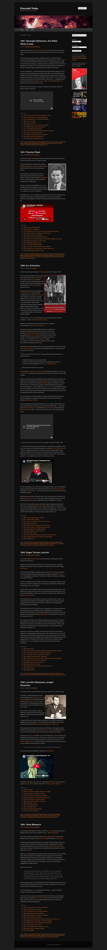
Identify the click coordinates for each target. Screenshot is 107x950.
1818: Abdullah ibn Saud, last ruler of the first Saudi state (37, 666)
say (60, 81)
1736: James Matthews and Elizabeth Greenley (35, 911)
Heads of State (59, 542)
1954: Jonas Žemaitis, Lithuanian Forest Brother (35, 907)
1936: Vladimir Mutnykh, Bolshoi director (33, 913)
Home (22, 30)
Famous (53, 542)
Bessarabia (44, 383)
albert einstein (46, 256)
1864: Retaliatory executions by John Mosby (34, 241)
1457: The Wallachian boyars (30, 805)
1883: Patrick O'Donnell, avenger (31, 664)
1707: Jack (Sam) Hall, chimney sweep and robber (36, 654)
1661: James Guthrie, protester (31, 519)
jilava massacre (43, 937)
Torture (62, 255)
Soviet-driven (30, 735)
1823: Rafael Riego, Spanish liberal (32, 242)
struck (59, 371)
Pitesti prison (23, 568)
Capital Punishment (41, 142)
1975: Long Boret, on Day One (31, 810)
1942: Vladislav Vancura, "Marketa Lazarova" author (36, 527)
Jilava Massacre (54, 832)
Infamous (26, 543)
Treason (22, 256)
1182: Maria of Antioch (29, 668)
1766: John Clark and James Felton (32, 909)
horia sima (22, 937)
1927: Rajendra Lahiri (28, 670)
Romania (44, 143)
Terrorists (58, 255)
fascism (41, 185)
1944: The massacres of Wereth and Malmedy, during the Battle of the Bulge (42, 650)
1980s (54, 143)
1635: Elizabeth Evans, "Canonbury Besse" (34, 799)
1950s (39, 674)
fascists (29, 545)
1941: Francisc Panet (30, 152)
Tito (54, 735)
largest (32, 333)
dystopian (51, 572)
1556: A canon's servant (29, 121)
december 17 (53, 674)
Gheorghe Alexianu (30, 407)
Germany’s (48, 363)
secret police (31, 195)
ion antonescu (34, 545)
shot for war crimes (41, 898)
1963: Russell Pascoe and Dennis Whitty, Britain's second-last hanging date (42, 658)
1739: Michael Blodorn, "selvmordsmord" (33, 531)
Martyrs (63, 254)
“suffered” (30, 641)
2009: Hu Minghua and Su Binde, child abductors (35, 915)
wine (46, 144)
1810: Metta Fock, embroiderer (31, 229)
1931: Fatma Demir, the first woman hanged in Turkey (37, 115)
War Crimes (54, 543)
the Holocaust (40, 325)
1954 (42, 674)
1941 (42, 256)
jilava (38, 144)
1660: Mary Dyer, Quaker (29, 523)
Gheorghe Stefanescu (38, 50)
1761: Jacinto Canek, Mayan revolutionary (34, 127)
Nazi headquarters (49, 309)
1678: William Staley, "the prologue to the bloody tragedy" (37, 921)
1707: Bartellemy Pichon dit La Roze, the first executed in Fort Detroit (41, 231)
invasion (56, 346)
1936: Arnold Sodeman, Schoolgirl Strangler (34, 529)
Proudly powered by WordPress (53, 944)
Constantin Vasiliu (48, 407)
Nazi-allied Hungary (30, 490)
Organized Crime (36, 143)
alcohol (60, 143)
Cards (32, 30)
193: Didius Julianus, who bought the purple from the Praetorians (39, 535)
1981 (57, 143)
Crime (57, 142)
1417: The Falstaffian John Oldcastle (32, 129)
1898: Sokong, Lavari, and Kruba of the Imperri (35, 237)
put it (27, 339)
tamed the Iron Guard (41, 319)
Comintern (26, 716)
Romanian (36, 166)
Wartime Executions (28, 256)
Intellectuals (58, 254)
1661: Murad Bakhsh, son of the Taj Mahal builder (35, 119)
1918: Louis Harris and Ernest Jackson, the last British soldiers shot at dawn (42, 239)
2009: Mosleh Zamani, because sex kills (33, 662)
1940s (39, 256)
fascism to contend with (53, 724)
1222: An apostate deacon (30, 807)
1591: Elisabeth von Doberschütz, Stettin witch (35, 656)
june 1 (47, 545)
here (26, 456)
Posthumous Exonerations (26, 815)
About (27, 30)
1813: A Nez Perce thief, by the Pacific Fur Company (36, 521)
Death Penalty (62, 142)
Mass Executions (24, 255)
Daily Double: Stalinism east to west (32, 924)
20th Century (27, 142)
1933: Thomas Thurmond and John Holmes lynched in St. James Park (41, 919)
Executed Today (29, 8)
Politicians (41, 543)
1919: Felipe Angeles (28, 930)
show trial (55, 817)
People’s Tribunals (33, 400)
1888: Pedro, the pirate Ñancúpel (31, 227)
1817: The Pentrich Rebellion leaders (32, 244)
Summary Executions (46, 935)
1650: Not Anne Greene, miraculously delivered (35, 117)
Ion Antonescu (42, 272)
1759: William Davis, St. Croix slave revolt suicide (36, 125)
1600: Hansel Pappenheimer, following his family (35, 926)
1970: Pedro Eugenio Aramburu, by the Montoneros (36, 525)
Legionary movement (29, 595)
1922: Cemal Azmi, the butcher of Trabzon (34, 793)
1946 (21, 545)
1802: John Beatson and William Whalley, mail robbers (37, 791)
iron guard (40, 545)
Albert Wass (39, 506)
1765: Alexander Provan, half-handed (32, 235)
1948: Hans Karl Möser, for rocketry (32, 917)
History (30, 143)
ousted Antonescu (47, 386)
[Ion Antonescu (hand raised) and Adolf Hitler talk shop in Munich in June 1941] (55, 289)
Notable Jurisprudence (34, 543)
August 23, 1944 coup (48, 730)
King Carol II (39, 295)
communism (46, 674)
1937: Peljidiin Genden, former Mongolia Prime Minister (37, 922)
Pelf (41, 143)
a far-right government (25, 293)
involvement (32, 325)
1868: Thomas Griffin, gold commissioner (33, 517)
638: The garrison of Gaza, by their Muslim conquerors (37, 652)
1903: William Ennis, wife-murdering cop (33, 136)
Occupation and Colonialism (34, 255)
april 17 (58, 815)
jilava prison (42, 144)
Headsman (37, 46)
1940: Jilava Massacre (30, 824)
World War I (31, 279)
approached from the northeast (37, 371)
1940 (56, 935)
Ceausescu (41, 81)
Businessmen (34, 142)
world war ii (32, 258)
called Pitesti (43, 614)
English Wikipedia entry (27, 166)
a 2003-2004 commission (59, 448)
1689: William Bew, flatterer (30, 803)
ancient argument (39, 339)
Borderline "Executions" (36, 934)
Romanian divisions (29, 348)
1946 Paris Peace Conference (53, 783)
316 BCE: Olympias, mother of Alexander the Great (36, 797)
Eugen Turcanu (35, 559)
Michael (33, 318)
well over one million (34, 335)
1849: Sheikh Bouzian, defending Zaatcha (33, 928)
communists (53, 256)
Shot (48, 143)
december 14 (23, 144)
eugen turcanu (59, 674)
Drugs (21, 143)
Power (21, 674)
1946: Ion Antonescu (30, 265)
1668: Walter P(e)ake (28, 649)
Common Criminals (51, 142)
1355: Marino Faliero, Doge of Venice (32, 809)
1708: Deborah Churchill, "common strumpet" (34, 660)
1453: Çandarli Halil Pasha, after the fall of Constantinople (37, 536)
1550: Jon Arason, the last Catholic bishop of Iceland (36, 246)
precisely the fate (60, 489)
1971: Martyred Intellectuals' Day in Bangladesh (35, 134)
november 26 (51, 937)
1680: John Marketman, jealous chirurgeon (34, 801)
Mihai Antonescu (24, 409)
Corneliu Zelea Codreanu (55, 846)
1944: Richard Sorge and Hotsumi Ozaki (33, 250)
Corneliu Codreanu (33, 285)
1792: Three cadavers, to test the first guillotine (35, 795)
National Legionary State (49, 836)
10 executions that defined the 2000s (32, 132)
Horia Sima (43, 838)
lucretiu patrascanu (45, 817)
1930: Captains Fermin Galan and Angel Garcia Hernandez (38, 130)
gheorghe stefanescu (31, 144)
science (28, 258)
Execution (25, 143)
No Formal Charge (24, 935)
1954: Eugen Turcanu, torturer (34, 552)
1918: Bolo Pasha (27, 789)
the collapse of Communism (30, 498)
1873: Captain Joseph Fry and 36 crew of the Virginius (37, 233)
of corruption (50, 81)
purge (40, 735)
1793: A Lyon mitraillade (29, 123)
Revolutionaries (44, 255)
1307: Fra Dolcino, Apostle (30, 533)
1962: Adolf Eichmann (28, 538)
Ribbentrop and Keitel (57, 311)
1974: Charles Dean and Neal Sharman (33, 138)
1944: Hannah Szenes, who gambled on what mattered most (38, 248)
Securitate (22, 62)
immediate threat (41, 724)
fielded (27, 333)
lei (34, 65)
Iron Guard (50, 831)
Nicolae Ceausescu (49, 751)
